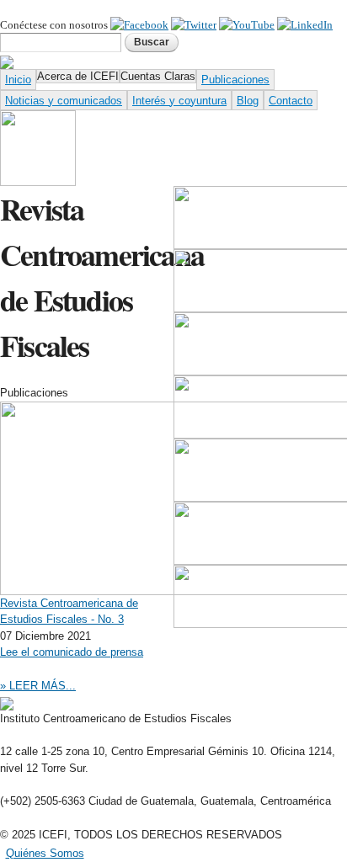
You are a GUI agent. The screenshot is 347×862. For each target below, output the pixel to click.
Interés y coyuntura (179, 100)
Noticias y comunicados (63, 100)
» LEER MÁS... (38, 685)
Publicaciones (235, 79)
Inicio (18, 79)
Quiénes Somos (45, 853)
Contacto (290, 100)
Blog (248, 100)
